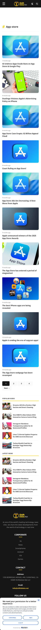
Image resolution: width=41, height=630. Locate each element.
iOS (20, 555)
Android (20, 552)
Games (20, 559)
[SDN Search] (37, 4)
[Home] (20, 3)
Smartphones (20, 548)
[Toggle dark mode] (32, 4)
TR (21, 541)
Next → (7, 388)
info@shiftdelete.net (21, 588)
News (20, 545)
